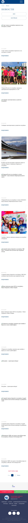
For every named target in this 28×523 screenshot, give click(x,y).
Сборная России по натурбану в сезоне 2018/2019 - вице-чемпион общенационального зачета (13, 200)
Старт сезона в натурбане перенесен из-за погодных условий (11, 51)
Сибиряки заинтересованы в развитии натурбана (13, 125)
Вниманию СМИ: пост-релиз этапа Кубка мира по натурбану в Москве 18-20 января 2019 (13, 461)
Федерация (4, 501)
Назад (9, 475)
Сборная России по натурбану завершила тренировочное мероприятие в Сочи (11, 88)
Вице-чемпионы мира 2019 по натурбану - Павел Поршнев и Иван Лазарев (13, 312)
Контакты (14, 505)
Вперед (18, 475)
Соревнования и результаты (19, 501)
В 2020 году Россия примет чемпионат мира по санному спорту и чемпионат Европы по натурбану (13, 164)
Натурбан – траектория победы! (9, 386)
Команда (5, 503)
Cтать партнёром (14, 510)
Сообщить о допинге (7, 491)
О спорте (10, 501)
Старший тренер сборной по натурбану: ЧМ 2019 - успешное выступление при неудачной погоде (13, 275)
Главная (2, 5)
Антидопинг (22, 503)
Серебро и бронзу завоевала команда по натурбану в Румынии (13, 238)
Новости (11, 503)
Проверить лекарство (21, 491)
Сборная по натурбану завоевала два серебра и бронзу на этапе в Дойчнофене (12, 350)
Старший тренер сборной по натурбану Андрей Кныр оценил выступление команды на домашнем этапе (13, 425)
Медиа (15, 503)
